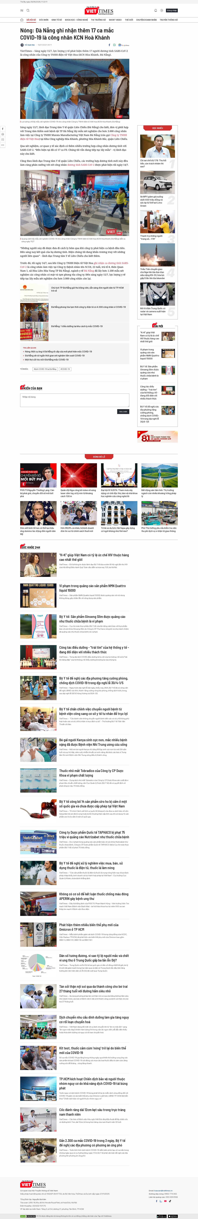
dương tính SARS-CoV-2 (80, 164)
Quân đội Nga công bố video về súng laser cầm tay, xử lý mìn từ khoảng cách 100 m (78, 493)
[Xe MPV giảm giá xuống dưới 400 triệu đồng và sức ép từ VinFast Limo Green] (157, 182)
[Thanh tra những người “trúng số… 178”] (157, 221)
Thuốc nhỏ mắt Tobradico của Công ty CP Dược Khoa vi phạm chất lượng (91, 773)
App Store (162, 1216)
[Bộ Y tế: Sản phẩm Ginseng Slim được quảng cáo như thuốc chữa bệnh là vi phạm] (168, 370)
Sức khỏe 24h (31, 547)
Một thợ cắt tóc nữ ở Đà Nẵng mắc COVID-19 (46, 359)
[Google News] (123, 45)
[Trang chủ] (21, 20)
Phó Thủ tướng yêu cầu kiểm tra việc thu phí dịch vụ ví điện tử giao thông (159, 529)
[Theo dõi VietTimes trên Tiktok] (170, 1201)
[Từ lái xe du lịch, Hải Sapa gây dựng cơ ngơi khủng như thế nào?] (119, 513)
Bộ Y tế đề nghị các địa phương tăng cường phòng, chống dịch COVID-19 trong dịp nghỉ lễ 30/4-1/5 (149, 414)
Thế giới (129, 20)
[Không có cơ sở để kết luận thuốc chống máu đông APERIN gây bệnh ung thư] (38, 904)
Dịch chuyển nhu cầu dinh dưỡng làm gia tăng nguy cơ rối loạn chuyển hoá (94, 1019)
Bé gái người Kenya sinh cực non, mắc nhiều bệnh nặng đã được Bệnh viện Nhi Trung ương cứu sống (93, 742)
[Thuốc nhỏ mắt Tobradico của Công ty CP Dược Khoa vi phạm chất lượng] (38, 780)
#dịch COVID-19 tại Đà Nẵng (45, 369)
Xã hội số (31, 20)
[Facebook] (109, 45)
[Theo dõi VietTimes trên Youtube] (165, 1201)
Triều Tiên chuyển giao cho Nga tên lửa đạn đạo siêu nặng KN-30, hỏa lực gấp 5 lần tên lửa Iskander (152, 274)
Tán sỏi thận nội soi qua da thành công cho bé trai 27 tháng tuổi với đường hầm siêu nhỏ (93, 988)
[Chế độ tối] (161, 10)
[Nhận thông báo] (155, 10)
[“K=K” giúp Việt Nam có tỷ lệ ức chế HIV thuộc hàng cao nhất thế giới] (168, 336)
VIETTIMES (99, 10)
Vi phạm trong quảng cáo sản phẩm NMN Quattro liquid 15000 (149, 354)
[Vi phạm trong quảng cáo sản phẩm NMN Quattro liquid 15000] (168, 353)
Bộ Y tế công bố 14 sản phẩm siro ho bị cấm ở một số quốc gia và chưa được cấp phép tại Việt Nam (93, 803)
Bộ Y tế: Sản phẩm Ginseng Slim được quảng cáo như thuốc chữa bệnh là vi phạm (149, 372)
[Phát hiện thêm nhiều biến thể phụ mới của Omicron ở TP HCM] (38, 934)
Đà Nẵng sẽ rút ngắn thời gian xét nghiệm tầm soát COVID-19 (54, 355)
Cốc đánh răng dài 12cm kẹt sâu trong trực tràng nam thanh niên (92, 1112)
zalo (161, 1201)
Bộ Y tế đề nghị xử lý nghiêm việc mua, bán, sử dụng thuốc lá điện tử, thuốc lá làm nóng (91, 865)
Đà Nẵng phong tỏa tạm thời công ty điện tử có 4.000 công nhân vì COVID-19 (88, 307)
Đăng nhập (172, 10)
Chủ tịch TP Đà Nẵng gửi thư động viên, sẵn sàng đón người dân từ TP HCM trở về (87, 289)
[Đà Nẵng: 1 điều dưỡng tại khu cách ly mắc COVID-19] (34, 331)
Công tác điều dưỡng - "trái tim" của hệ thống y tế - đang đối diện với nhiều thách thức (149, 392)
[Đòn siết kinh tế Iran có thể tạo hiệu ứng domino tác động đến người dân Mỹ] (38, 513)
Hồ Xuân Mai (30, 45)
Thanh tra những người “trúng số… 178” (151, 237)
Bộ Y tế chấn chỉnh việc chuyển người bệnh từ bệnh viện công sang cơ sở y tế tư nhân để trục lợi (93, 711)
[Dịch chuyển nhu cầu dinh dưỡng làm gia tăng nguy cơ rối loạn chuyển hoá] (38, 1027)
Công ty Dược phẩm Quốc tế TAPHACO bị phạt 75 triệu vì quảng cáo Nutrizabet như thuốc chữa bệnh (94, 834)
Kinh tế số (57, 20)
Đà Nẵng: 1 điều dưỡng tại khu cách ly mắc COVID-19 (77, 326)
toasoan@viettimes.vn (163, 1191)
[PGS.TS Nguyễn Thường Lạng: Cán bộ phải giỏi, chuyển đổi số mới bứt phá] (38, 475)
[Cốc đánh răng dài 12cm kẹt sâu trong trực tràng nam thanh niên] (38, 1119)
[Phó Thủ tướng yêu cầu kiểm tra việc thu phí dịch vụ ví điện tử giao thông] (159, 513)
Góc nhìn (43, 20)
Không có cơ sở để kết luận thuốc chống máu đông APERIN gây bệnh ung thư (93, 896)
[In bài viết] (114, 45)
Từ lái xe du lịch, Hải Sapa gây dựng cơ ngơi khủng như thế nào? (118, 529)
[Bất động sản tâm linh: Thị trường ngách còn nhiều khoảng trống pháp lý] (159, 475)
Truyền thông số (169, 20)
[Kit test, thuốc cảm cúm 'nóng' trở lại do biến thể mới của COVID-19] (38, 1058)
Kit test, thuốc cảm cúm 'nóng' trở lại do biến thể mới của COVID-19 (92, 1050)
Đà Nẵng (89, 270)
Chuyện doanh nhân (146, 20)
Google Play (173, 1216)
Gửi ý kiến (123, 412)
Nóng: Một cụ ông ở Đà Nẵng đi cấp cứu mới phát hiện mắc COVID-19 (58, 351)
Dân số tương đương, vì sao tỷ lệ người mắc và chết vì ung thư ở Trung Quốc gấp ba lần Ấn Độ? (94, 957)
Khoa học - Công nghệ (76, 20)
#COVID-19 (65, 369)
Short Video (115, 20)
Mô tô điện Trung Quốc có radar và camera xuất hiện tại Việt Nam (153, 311)
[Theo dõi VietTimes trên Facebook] (157, 1201)
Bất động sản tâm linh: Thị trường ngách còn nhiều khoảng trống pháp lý (158, 493)
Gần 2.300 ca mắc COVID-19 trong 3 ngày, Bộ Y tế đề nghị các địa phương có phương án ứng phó (92, 1142)
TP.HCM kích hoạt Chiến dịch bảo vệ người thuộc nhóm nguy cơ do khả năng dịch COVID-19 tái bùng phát (93, 1083)
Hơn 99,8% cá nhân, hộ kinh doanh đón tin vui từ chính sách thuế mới (77, 529)
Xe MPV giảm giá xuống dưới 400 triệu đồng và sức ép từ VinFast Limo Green (151, 201)
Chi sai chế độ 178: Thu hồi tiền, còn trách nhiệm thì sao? (153, 163)
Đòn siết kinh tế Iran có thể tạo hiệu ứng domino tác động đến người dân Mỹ (38, 531)
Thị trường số (98, 20)
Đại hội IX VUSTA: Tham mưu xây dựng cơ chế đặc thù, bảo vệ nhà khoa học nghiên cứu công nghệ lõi (119, 493)
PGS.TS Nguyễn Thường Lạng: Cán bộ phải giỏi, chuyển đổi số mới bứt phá (37, 493)
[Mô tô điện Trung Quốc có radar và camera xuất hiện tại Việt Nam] (157, 294)
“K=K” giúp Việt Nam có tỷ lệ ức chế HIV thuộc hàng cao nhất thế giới (149, 337)
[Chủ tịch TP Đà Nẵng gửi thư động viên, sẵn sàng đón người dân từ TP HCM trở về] (34, 293)
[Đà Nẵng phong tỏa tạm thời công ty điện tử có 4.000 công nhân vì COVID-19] (34, 312)
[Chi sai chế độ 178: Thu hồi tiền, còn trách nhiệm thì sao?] (157, 146)
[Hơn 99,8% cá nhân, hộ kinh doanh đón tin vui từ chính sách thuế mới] (79, 513)
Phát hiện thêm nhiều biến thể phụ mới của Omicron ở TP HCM (88, 927)
